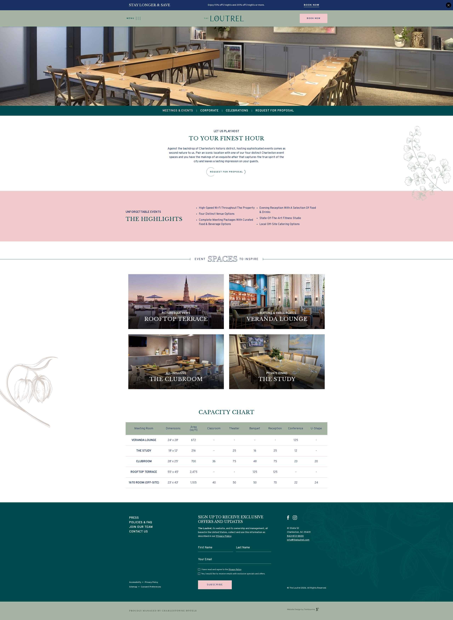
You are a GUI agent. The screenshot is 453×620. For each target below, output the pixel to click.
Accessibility (135, 582)
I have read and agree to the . (221, 569)
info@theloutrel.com (298, 539)
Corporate (209, 111)
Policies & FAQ (140, 522)
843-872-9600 (295, 536)
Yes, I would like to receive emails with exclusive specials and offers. (233, 574)
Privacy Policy (151, 582)
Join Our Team (141, 527)
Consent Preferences (151, 587)
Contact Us (138, 532)
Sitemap (133, 587)
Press (134, 518)
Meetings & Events (178, 111)
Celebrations (237, 111)
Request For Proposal (275, 111)
